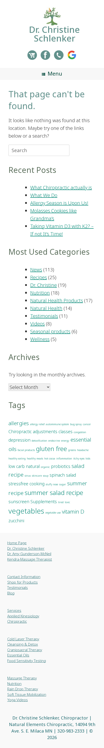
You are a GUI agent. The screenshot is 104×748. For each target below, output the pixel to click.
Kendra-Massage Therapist (29, 559)
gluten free (51, 448)
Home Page (17, 542)
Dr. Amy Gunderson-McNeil (29, 553)
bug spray (76, 424)
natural (33, 466)
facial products (26, 450)
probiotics (60, 466)
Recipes (38, 277)
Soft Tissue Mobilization (26, 694)
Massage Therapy (22, 678)
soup (45, 475)
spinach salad (63, 475)
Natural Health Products (56, 300)
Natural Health (46, 308)
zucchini (16, 520)
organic (45, 467)
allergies (18, 423)
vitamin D (73, 511)
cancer (87, 424)
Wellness (40, 339)
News (36, 269)
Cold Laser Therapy (23, 638)
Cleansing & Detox (22, 644)
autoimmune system (57, 424)
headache (83, 450)
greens (72, 450)
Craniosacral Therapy (24, 649)
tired (61, 502)
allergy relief (37, 424)
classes (66, 431)
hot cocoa (49, 458)
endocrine (54, 440)
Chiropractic (17, 621)
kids (88, 458)
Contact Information (23, 576)
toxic (67, 502)
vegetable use (53, 512)
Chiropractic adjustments (32, 431)
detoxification (39, 440)
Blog (11, 593)
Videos (37, 323)
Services (14, 610)
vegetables (26, 511)
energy (65, 440)
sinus (28, 475)
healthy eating (17, 458)
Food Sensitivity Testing (26, 660)
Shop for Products (22, 582)
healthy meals (35, 458)
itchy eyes (78, 458)
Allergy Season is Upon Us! (59, 203)
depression (19, 440)
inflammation (64, 458)
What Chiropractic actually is (61, 187)
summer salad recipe (54, 492)
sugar (62, 484)
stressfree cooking (26, 484)
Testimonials (44, 316)
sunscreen (18, 501)
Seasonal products (50, 331)
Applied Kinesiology (23, 616)
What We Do (43, 195)
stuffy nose (52, 484)
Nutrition (40, 292)
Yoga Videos (17, 699)
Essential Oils (18, 655)
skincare (37, 475)
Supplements (43, 501)
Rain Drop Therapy (22, 688)
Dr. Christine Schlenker (26, 548)
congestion (80, 432)
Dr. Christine (43, 285)
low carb (16, 466)
